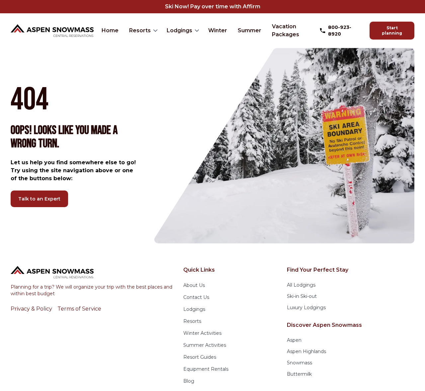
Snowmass (299, 363)
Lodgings (179, 30)
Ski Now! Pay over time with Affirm (212, 6)
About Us (194, 285)
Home (110, 30)
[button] (142, 31)
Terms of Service (79, 309)
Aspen (294, 340)
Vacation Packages (285, 30)
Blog (188, 381)
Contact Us (196, 297)
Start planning (392, 30)
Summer (249, 30)
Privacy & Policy (31, 309)
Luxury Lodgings (306, 308)
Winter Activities (202, 333)
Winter (217, 30)
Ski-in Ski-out (302, 296)
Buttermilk (299, 374)
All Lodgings (301, 285)
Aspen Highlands (306, 351)
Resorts (140, 30)
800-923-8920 (339, 30)
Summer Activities (204, 345)
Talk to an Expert (39, 199)
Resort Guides (199, 357)
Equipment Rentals (205, 369)
